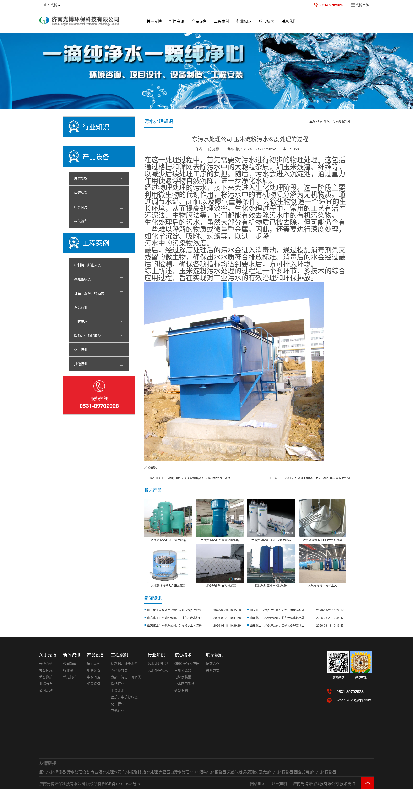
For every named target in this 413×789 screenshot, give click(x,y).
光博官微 (362, 4)
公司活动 (46, 690)
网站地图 (257, 783)
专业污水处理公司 (106, 772)
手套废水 (80, 321)
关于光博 (154, 21)
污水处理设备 (78, 772)
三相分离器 (182, 670)
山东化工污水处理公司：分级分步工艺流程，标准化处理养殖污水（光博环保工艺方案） (176, 625)
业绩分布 (46, 683)
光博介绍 (46, 663)
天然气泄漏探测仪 (242, 772)
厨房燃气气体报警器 (276, 772)
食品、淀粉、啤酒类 (89, 293)
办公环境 (46, 670)
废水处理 (150, 772)
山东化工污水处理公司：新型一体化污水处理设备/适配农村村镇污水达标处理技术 (278, 610)
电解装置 (80, 192)
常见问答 (69, 676)
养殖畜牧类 (82, 279)
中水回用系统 (184, 683)
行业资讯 (69, 670)
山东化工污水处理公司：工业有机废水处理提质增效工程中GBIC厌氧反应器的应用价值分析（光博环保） (176, 618)
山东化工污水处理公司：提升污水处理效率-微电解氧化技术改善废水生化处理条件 (176, 610)
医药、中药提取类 (87, 335)
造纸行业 (80, 307)
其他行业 (80, 363)
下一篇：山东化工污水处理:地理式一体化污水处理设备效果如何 (309, 478)
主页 (312, 121)
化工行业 (80, 349)
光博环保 (361, 677)
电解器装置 (182, 676)
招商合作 (212, 663)
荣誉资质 (46, 676)
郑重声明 (279, 783)
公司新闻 (69, 663)
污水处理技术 (158, 670)
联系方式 (212, 670)
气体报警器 (131, 772)
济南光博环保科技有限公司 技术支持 (324, 783)
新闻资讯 (176, 21)
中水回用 (80, 206)
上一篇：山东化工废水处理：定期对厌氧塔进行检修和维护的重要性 (187, 478)
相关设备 (80, 220)
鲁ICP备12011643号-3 (120, 783)
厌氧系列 (80, 178)
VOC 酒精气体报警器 (208, 772)
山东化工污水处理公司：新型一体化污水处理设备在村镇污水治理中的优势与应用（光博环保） (278, 618)
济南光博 (338, 677)
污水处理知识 (341, 121)
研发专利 (181, 690)
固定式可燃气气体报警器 (315, 772)
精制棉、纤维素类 (87, 264)
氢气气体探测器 (52, 772)
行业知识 (324, 121)
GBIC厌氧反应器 (186, 663)
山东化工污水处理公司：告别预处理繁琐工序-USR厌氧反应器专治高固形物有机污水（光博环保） (278, 625)
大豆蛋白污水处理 (174, 772)
